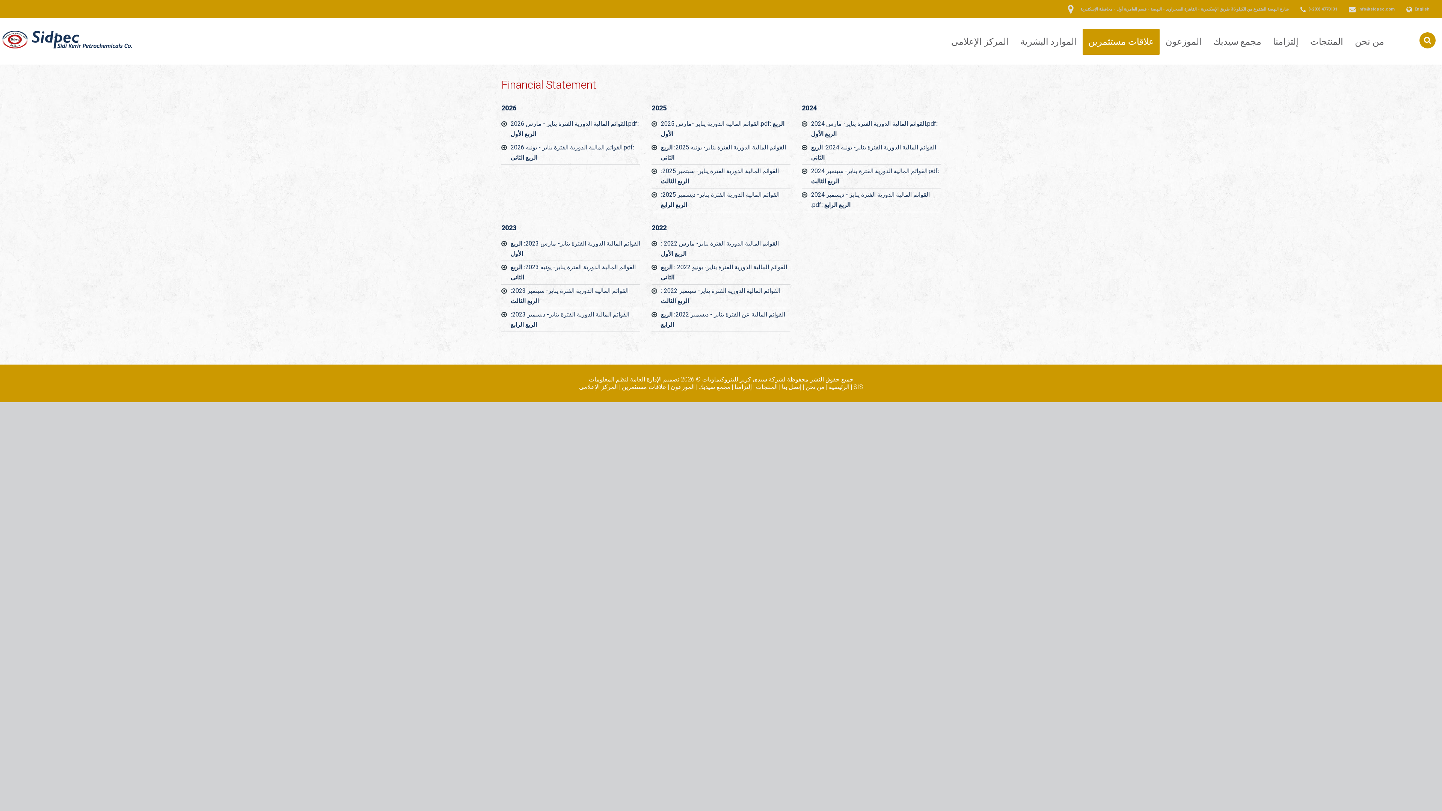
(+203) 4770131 (1322, 9)
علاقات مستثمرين (1121, 41)
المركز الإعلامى (980, 41)
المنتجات (1326, 41)
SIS (858, 386)
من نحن (1369, 41)
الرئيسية (839, 386)
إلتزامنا (1286, 41)
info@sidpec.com (1376, 9)
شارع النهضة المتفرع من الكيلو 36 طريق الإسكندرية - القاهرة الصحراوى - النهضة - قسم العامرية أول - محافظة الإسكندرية (1184, 9)
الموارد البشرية (1048, 41)
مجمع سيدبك (1237, 41)
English (1422, 9)
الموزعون (1184, 41)
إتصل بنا (791, 386)
